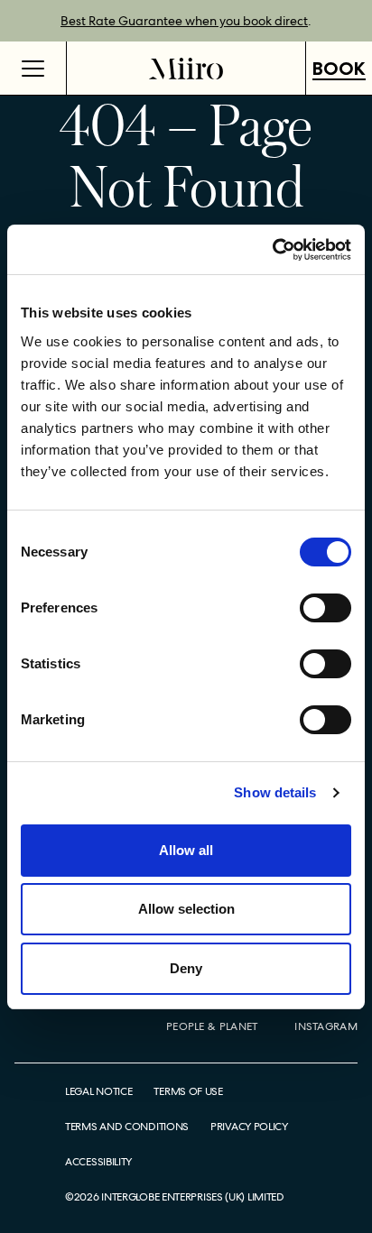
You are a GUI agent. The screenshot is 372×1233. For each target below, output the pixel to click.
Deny (186, 968)
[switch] (325, 607)
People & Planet (212, 1026)
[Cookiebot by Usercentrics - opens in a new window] (272, 250)
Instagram (326, 1026)
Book (339, 68)
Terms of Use (187, 1092)
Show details (275, 792)
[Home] (186, 68)
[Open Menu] (33, 68)
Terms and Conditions (127, 1127)
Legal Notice (98, 1092)
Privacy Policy (249, 1127)
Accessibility (98, 1162)
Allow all (186, 850)
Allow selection (186, 908)
